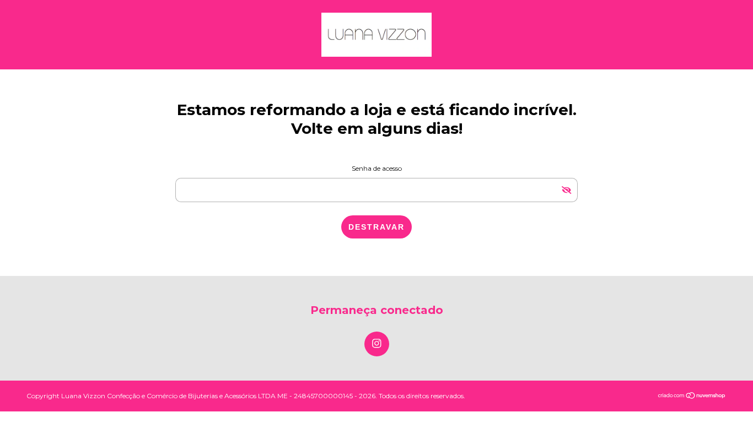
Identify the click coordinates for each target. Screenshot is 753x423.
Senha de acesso (377, 168)
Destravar (376, 227)
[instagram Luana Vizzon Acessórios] (376, 344)
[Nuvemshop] (692, 396)
